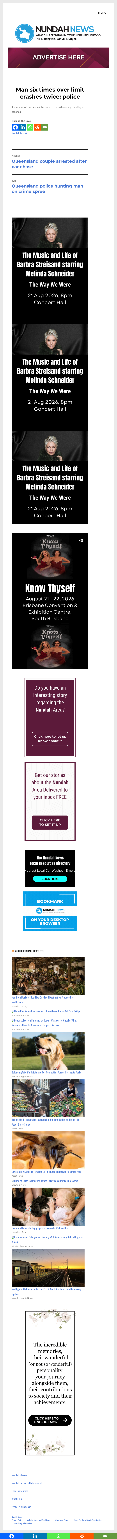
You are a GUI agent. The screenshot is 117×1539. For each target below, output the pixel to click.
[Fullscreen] (85, 666)
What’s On (17, 1499)
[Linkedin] (22, 127)
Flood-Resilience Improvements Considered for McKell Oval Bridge (47, 1011)
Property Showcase (21, 1507)
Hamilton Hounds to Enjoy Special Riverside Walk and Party (41, 1228)
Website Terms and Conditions (38, 1520)
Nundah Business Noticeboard (27, 1483)
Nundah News (17, 1516)
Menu (102, 12)
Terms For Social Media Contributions (88, 1520)
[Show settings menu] (79, 666)
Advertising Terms (62, 1520)
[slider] (47, 666)
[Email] (44, 127)
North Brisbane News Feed (29, 951)
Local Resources (20, 1491)
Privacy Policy (17, 1520)
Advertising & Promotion (23, 1523)
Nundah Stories (19, 1475)
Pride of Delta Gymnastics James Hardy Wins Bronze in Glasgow (46, 1181)
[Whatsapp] (30, 127)
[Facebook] (15, 127)
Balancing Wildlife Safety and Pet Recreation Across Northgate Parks (46, 1072)
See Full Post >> (19, 133)
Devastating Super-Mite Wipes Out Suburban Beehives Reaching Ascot (47, 1172)
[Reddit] (37, 127)
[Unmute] (72, 666)
